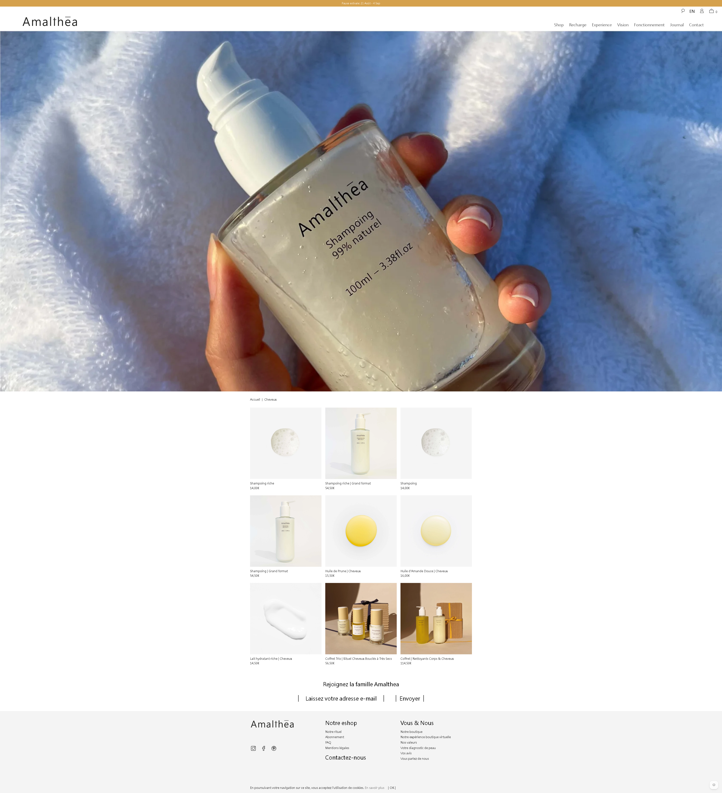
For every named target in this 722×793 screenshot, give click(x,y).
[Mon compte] (701, 12)
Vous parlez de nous (414, 758)
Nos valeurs (408, 742)
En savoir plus (374, 788)
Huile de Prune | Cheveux (361, 531)
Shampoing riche (286, 443)
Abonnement (334, 737)
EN (692, 11)
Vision (623, 24)
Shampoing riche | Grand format (361, 443)
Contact (696, 24)
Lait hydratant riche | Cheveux (286, 618)
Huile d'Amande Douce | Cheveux (436, 531)
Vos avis (406, 753)
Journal (677, 24)
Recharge (577, 24)
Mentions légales (337, 748)
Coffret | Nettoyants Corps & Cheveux (436, 618)
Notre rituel (333, 732)
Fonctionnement (649, 24)
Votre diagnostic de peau (418, 748)
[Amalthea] (112, 21)
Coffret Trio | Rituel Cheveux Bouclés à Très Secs (361, 618)
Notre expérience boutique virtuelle (425, 737)
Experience (602, 24)
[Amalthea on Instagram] (253, 749)
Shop (559, 24)
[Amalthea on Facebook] (264, 749)
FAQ (328, 742)
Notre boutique (411, 732)
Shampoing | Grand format (286, 531)
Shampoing (436, 443)
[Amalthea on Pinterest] (274, 749)
